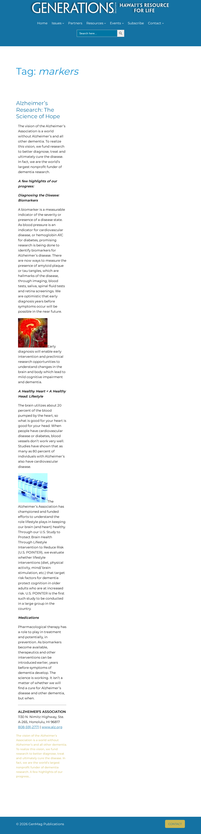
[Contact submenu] (163, 23)
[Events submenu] (123, 23)
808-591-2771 (28, 727)
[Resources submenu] (105, 23)
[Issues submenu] (63, 23)
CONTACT (175, 824)
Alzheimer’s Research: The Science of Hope (38, 109)
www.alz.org (52, 727)
